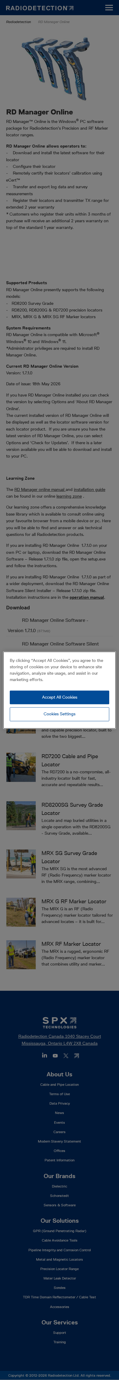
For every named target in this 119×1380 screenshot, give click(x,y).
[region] (59, 690)
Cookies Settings (59, 714)
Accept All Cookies (59, 697)
